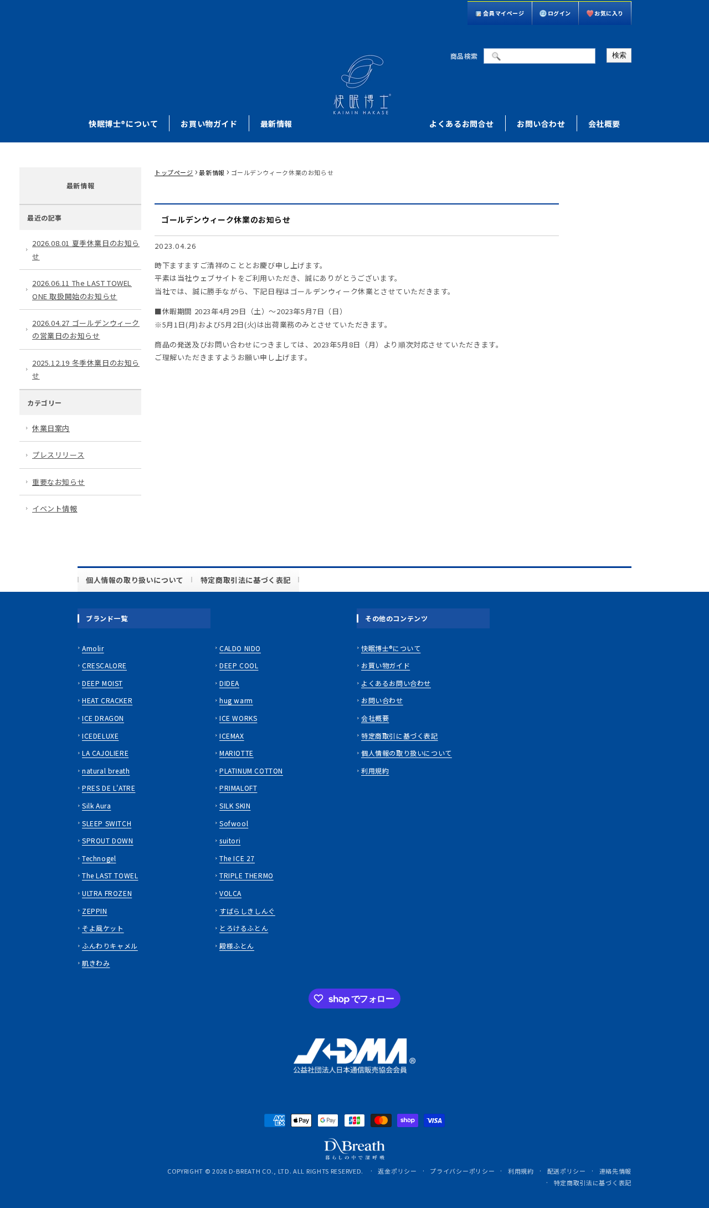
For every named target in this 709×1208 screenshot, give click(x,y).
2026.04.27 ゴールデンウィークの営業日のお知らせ (86, 329)
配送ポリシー (566, 1170)
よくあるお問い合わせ (396, 683)
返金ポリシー (397, 1170)
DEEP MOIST (102, 683)
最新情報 (276, 123)
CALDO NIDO (240, 648)
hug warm (236, 700)
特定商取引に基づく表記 (399, 735)
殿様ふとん (236, 945)
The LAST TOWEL (110, 875)
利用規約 (375, 770)
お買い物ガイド (209, 123)
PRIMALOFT (238, 787)
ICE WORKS (238, 718)
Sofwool (233, 823)
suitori (229, 840)
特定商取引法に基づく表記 (246, 580)
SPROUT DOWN (107, 840)
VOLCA (230, 893)
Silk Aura (96, 805)
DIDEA (229, 683)
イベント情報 (55, 508)
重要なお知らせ (58, 482)
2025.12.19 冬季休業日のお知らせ (86, 369)
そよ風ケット (103, 928)
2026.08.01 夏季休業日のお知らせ (86, 249)
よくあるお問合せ (461, 123)
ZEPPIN (94, 910)
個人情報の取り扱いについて (135, 580)
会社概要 (604, 123)
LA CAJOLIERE (105, 752)
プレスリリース (58, 454)
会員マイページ (503, 13)
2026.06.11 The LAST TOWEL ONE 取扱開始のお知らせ (82, 289)
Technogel (99, 858)
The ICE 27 (237, 858)
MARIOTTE (236, 752)
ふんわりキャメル (110, 945)
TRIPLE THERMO (246, 875)
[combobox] (539, 56)
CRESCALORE (104, 665)
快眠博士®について (123, 123)
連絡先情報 (615, 1170)
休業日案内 (51, 428)
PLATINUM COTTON (251, 770)
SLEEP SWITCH (106, 823)
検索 (619, 55)
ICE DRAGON (103, 718)
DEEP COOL (238, 665)
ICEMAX (231, 735)
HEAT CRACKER (107, 700)
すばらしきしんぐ (247, 910)
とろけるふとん (243, 928)
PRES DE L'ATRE (108, 787)
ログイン (559, 13)
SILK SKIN (234, 805)
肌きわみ (96, 963)
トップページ (174, 172)
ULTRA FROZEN (107, 893)
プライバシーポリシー (462, 1170)
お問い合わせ (541, 123)
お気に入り (609, 13)
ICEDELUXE (100, 735)
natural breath (106, 770)
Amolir (93, 648)
